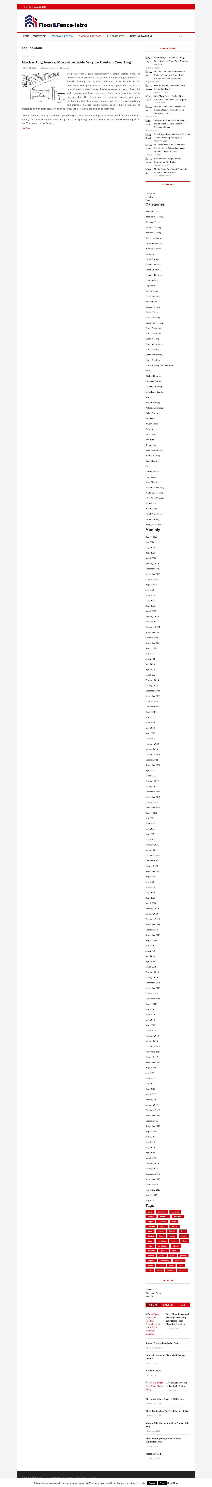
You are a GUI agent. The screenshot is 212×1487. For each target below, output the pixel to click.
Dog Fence (150, 286)
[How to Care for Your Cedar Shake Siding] (155, 1382)
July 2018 (150, 1009)
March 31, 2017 (29, 68)
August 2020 (151, 876)
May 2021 (150, 829)
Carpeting (150, 254)
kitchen (176, 1245)
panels (175, 1250)
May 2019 (150, 956)
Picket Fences (152, 413)
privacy (183, 1255)
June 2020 (150, 887)
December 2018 (153, 983)
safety (161, 1265)
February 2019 (152, 972)
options (163, 1250)
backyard (175, 1211)
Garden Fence (152, 312)
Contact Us (150, 1289)
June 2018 (150, 1014)
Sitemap (149, 1296)
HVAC (148, 370)
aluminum (162, 1211)
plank (172, 1255)
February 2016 (152, 1163)
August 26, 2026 (173, 1329)
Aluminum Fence (153, 211)
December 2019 (153, 919)
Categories (150, 193)
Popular (153, 1305)
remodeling (164, 1260)
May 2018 (150, 1020)
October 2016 (152, 1121)
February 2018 (152, 1036)
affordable (45, 68)
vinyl (150, 1270)
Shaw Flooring (152, 461)
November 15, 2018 (154, 1348)
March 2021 (151, 839)
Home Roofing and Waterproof (159, 365)
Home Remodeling (154, 355)
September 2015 (153, 1190)
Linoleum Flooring (154, 386)
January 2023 (152, 749)
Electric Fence (29, 57)
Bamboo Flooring (153, 233)
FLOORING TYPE (115, 36)
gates (150, 1241)
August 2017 (151, 1068)
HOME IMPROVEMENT (141, 36)
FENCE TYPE (39, 36)
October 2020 (152, 866)
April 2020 (150, 898)
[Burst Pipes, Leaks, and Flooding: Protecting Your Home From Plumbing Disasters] (155, 1314)
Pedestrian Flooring (154, 408)
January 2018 (152, 1041)
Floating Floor (152, 301)
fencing (172, 1231)
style (171, 1265)
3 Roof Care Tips (154, 1454)
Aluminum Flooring (154, 217)
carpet (150, 1221)
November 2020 (153, 861)
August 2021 (151, 813)
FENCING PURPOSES (62, 36)
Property (149, 429)
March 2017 (151, 1094)
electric (60, 68)
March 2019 (151, 967)
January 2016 (152, 1168)
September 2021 (153, 807)
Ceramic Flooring (153, 264)
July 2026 (150, 542)
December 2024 (153, 627)
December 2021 (153, 792)
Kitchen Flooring (153, 376)
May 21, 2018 (152, 1363)
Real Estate (150, 440)
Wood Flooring (152, 519)
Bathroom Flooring (154, 243)
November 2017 (153, 1052)
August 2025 (151, 585)
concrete (151, 1226)
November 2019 (153, 924)
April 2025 (150, 606)
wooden (170, 1270)
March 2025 (151, 611)
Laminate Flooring (154, 381)
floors (161, 1236)
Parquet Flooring (153, 402)
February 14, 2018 (154, 1415)
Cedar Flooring (152, 259)
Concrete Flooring (154, 275)
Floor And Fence (30, 1477)
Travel (148, 466)
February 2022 (152, 781)
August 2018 (151, 1004)
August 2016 (151, 1131)
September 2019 (153, 935)
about (150, 1211)
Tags (148, 200)
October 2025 (152, 579)
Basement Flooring (154, 238)
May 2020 (150, 892)
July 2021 (150, 818)
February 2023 (152, 744)
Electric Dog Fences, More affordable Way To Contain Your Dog (76, 62)
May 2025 (150, 600)
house (174, 1241)
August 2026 (151, 537)
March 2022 (151, 776)
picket (162, 1255)
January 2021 (152, 850)
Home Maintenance (154, 344)
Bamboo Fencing (153, 227)
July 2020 (150, 882)
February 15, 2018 (154, 1403)
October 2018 (152, 993)
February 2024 (152, 680)
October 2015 (152, 1184)
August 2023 (151, 712)
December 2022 (153, 754)
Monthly (149, 197)
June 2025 (150, 595)
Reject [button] (162, 1483)
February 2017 (152, 1099)
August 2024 (151, 648)
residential (179, 1260)
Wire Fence (151, 503)
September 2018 (153, 999)
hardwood (162, 1241)
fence (150, 1231)
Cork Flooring (152, 280)
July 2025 (150, 590)
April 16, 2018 (172, 1390)
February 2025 (152, 616)
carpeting (162, 1221)
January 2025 (152, 622)
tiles (180, 1265)
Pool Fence (150, 418)
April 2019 (150, 961)
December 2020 (153, 855)
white (159, 1270)
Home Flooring (152, 339)
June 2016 (150, 1142)
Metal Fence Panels (154, 392)
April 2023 (150, 733)
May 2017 (150, 1083)
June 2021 (150, 823)
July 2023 (150, 717)
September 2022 (153, 765)
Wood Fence (151, 509)
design (163, 1226)
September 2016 (153, 1126)
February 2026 (152, 563)
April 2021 (150, 834)
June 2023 (150, 722)
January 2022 (152, 786)
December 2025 (153, 569)
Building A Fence (153, 248)
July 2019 (150, 946)
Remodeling (151, 445)
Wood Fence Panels (154, 514)
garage (172, 1236)
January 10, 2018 (153, 1458)
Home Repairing (153, 360)
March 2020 (151, 903)
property (151, 1260)
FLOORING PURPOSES (89, 36)
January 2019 (152, 977)
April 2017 (150, 1089)
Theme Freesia (56, 1477)
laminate (151, 1250)
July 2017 (150, 1073)
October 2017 (152, 1057)
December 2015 (153, 1174)
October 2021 (152, 802)
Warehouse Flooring (155, 487)
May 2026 (150, 547)
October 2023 (152, 701)
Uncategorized (152, 471)
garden (183, 1236)
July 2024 (150, 653)
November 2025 (153, 574)
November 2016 (153, 1115)
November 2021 (153, 797)
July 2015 (150, 1200)
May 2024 (150, 664)
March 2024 (151, 675)
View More (30, 128)
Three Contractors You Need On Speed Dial (167, 1411)
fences (66, 68)
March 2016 (151, 1158)
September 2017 (153, 1062)
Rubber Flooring (153, 455)
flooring (151, 1236)
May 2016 (150, 1147)
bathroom (178, 1216)
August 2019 (151, 940)
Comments (167, 1305)
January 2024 (152, 685)
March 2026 (151, 558)
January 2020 (152, 914)
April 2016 (150, 1153)
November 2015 (153, 1179)
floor (182, 1231)
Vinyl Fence (151, 477)
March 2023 (151, 738)
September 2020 (153, 871)
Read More (172, 1483)
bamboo (151, 1216)
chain (174, 1221)
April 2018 (150, 1025)
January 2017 (152, 1105)
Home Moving (152, 349)
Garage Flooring (153, 307)
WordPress (67, 1477)
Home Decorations (154, 333)
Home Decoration (154, 328)
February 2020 (152, 908)
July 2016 (150, 1137)
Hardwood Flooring (154, 323)
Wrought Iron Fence (155, 525)
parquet (151, 1255)
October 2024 (152, 637)
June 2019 (150, 951)
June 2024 (150, 659)
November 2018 (153, 988)
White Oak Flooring (154, 493)
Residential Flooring (155, 450)
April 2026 (150, 553)
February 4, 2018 (153, 1431)
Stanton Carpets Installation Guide (163, 1343)
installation (162, 1245)
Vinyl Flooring (152, 482)
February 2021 (152, 845)
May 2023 (150, 728)
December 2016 (153, 1110)
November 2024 (153, 632)
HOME (26, 36)
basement (164, 1216)
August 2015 (151, 1195)
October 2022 (152, 760)
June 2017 (150, 1078)
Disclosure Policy (153, 1293)
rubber (150, 1265)
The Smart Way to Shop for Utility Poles (165, 1399)
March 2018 (151, 1030)
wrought (182, 1270)
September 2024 (153, 643)
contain (53, 68)
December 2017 (153, 1046)
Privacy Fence (152, 424)
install (150, 1245)
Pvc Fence (150, 434)
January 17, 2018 (153, 1446)
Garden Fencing (153, 317)
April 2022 (150, 770)
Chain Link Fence (154, 270)
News (148, 397)
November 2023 (153, 696)
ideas (184, 1241)
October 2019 (152, 930)
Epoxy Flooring (153, 296)
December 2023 (153, 691)
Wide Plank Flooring (155, 498)
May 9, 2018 (151, 1375)
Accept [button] (152, 1483)
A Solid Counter (153, 1370)
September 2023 (153, 707)
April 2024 (150, 669)
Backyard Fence (153, 222)
